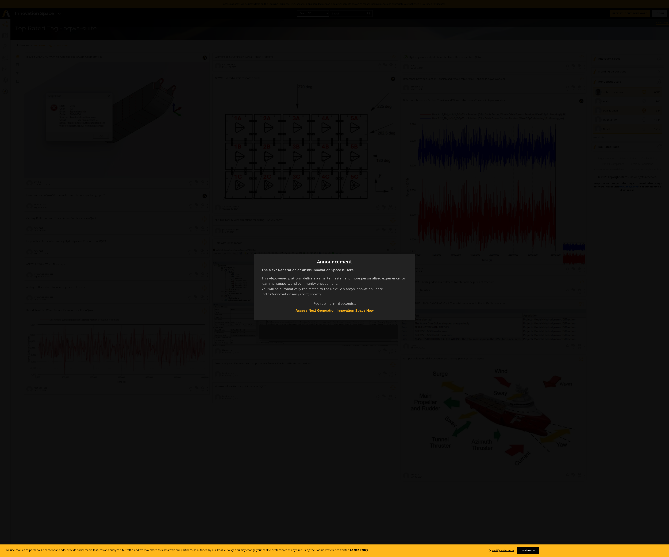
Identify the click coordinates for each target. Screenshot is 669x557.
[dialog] (334, 278)
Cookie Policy (359, 550)
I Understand (528, 550)
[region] (334, 550)
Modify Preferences (503, 550)
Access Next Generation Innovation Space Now (334, 310)
